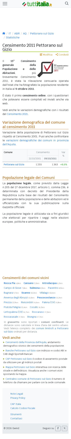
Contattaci (16, 418)
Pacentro (56, 287)
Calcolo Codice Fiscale (22, 408)
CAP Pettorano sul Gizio (19, 358)
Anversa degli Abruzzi (19, 297)
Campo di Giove (15, 287)
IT (10, 33)
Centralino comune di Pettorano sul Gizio (28, 378)
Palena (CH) (51, 302)
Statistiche (12, 37)
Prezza (11, 302)
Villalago (47, 292)
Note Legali (16, 393)
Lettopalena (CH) (16, 311)
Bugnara (11, 292)
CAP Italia (15, 404)
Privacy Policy (17, 397)
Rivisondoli (30, 302)
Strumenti (15, 414)
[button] (66, 4)
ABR (17, 33)
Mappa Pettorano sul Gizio (20, 367)
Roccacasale (14, 316)
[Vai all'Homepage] (37, 3)
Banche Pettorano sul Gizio (21, 350)
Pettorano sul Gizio (42, 33)
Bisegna (35, 316)
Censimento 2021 (17, 114)
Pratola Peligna (15, 307)
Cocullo (37, 307)
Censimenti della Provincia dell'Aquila (26, 342)
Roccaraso (41, 311)
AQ (25, 33)
